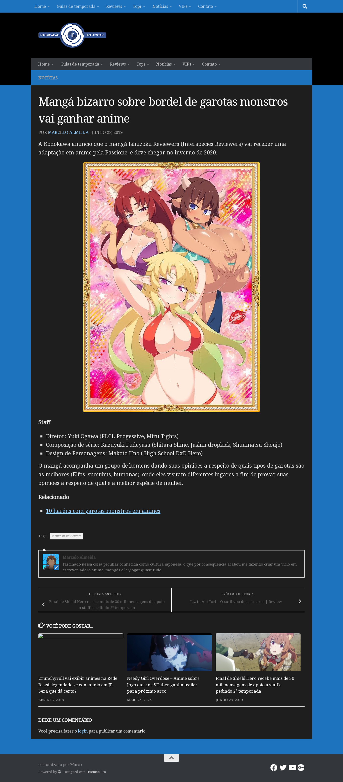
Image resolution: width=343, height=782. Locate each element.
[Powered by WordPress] (59, 771)
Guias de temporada (76, 6)
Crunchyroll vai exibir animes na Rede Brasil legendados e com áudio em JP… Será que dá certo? (77, 684)
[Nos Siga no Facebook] (273, 767)
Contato (205, 6)
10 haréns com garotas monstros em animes (103, 510)
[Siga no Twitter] (283, 767)
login (83, 731)
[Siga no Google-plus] (301, 767)
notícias (48, 78)
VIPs (183, 6)
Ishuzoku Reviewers (66, 536)
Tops (137, 6)
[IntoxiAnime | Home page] (72, 35)
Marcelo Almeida (68, 132)
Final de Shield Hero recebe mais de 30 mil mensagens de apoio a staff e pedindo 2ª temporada (255, 684)
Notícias (160, 6)
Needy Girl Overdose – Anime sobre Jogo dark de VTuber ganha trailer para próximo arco (163, 684)
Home (40, 6)
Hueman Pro (96, 771)
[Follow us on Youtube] (292, 767)
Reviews (114, 6)
